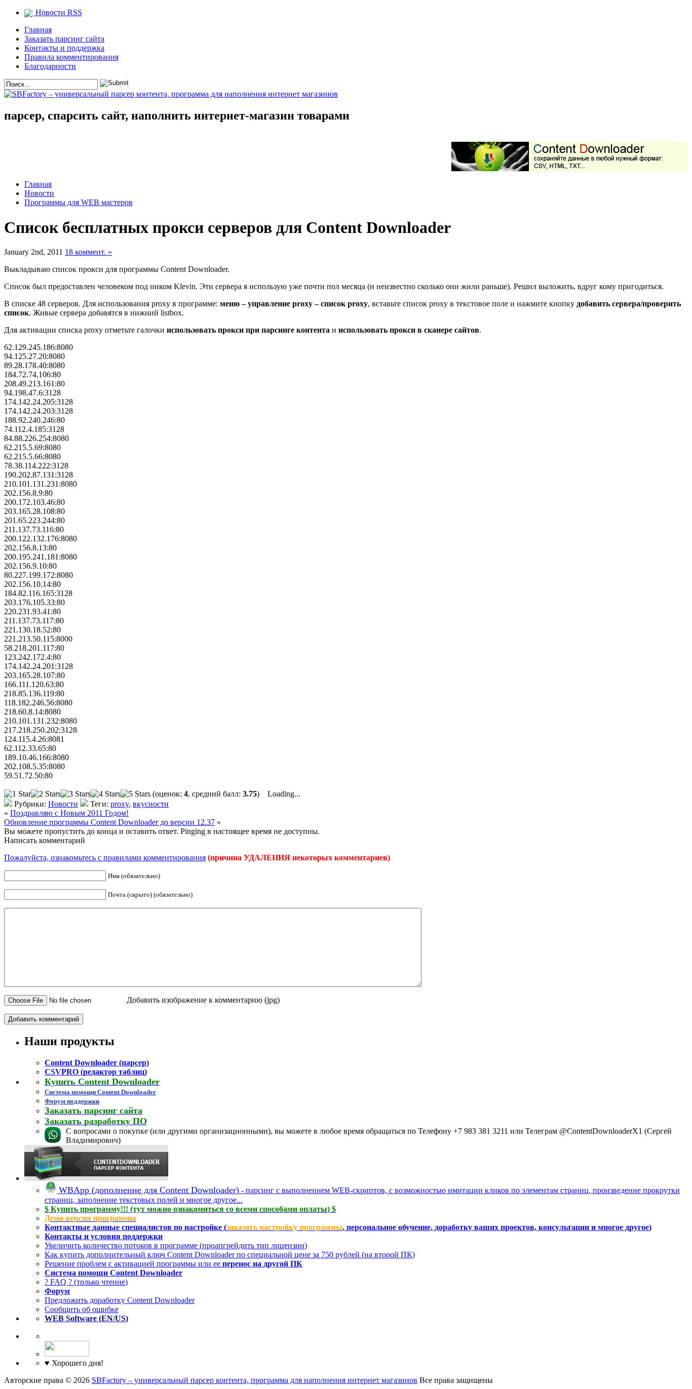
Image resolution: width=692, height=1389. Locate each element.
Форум (57, 1291)
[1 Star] (17, 794)
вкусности (151, 804)
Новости (39, 193)
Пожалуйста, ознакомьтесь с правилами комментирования (105, 857)
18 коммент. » (88, 252)
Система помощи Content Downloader (113, 1272)
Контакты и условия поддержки (104, 1236)
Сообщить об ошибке (82, 1309)
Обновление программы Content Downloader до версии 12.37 (109, 822)
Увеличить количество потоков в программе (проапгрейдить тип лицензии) (176, 1245)
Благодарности (50, 66)
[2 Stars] (46, 794)
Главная (38, 29)
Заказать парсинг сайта (64, 38)
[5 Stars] (135, 794)
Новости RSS (57, 12)
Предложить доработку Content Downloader (120, 1300)
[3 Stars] (76, 794)
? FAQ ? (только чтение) (86, 1282)
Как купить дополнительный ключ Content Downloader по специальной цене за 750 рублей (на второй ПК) (230, 1254)
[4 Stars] (106, 794)
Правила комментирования (71, 57)
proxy (119, 804)
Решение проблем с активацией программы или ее (173, 1263)
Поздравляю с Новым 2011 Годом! (69, 813)
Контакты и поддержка (64, 48)
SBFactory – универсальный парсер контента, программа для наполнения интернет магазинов (254, 1380)
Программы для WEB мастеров (78, 202)
